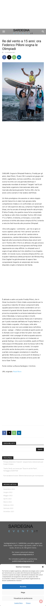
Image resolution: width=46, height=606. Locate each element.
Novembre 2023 (9, 489)
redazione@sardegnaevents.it (23, 554)
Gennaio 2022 (8, 508)
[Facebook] (4, 57)
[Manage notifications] (41, 601)
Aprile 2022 (7, 499)
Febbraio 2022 (8, 505)
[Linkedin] (19, 57)
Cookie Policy (18, 603)
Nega (23, 592)
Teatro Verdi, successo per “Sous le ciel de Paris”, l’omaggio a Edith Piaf (20, 470)
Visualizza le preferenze (23, 598)
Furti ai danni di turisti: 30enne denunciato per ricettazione (23, 476)
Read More (17, 372)
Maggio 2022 (8, 495)
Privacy (28, 603)
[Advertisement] (23, 14)
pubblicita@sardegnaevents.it (23, 561)
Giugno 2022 (7, 492)
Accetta (23, 587)
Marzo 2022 (7, 502)
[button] (43, 567)
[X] (9, 57)
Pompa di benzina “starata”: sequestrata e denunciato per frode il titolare (23, 463)
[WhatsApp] (14, 57)
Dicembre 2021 (8, 511)
